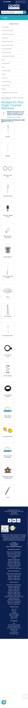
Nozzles (3, 74)
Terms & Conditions (14, 365)
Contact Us (10, 121)
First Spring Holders (6, 70)
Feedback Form (14, 439)
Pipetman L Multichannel (14, 412)
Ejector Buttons (5, 37)
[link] (10, 342)
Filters (3, 67)
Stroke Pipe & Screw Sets (7, 30)
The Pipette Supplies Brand (14, 447)
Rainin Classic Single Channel (14, 375)
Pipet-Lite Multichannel (14, 419)
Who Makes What (14, 450)
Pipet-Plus (14, 379)
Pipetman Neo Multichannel (14, 415)
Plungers (4, 89)
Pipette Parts (8, 97)
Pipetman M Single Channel (14, 383)
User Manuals (14, 452)
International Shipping (14, 435)
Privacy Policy (14, 366)
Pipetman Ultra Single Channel (14, 386)
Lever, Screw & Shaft (6, 52)
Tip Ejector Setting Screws (7, 41)
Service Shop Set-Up (14, 453)
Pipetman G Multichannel (14, 409)
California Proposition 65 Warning (14, 368)
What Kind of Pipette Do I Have (14, 449)
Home (2, 97)
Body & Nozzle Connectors (8, 34)
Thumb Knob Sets (6, 63)
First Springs (4, 78)
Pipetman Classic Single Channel (14, 373)
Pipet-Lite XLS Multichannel (14, 377)
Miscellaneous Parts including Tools (10, 92)
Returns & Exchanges (14, 436)
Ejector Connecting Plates (7, 45)
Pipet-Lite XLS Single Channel (13, 376)
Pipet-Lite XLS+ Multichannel (14, 424)
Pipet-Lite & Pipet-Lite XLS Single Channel (14, 418)
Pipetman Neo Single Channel (14, 385)
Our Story (14, 364)
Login (21, 1)
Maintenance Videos (13, 117)
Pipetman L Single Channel (14, 382)
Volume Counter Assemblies (8, 56)
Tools (3, 59)
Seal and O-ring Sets (6, 81)
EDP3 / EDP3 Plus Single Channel (13, 389)
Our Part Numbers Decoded (14, 446)
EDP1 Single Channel (14, 388)
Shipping (14, 433)
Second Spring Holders (7, 48)
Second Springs (5, 27)
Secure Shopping (14, 438)
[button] (24, 12)
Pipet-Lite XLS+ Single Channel (14, 422)
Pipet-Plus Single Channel (14, 425)
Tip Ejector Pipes (5, 85)
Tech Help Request (14, 455)
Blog (14, 444)
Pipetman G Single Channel (14, 380)
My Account (14, 432)
